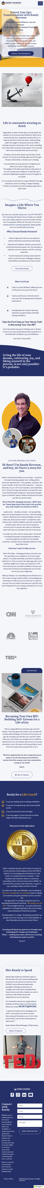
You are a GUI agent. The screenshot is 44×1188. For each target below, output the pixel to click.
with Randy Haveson (21, 217)
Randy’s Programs (15, 1031)
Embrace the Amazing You (20, 53)
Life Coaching (7, 217)
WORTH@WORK (27, 1006)
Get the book (32, 670)
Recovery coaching (9, 893)
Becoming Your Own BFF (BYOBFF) (29, 214)
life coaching (17, 225)
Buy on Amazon (23, 775)
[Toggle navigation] (40, 3)
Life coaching (24, 893)
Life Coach (30, 460)
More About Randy (22, 268)
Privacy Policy (8, 1179)
